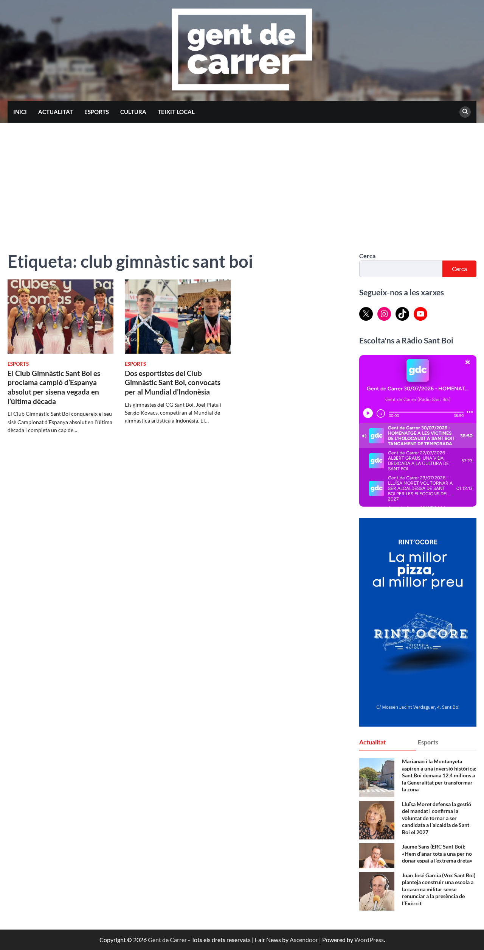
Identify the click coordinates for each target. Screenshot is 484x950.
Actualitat (55, 111)
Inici (20, 111)
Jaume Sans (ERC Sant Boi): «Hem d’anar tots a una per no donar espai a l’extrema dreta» (437, 853)
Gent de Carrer (167, 939)
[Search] (465, 112)
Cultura (133, 111)
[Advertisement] (242, 179)
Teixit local (176, 111)
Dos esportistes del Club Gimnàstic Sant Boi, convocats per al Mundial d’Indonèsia (172, 382)
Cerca (367, 255)
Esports (96, 111)
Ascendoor (304, 939)
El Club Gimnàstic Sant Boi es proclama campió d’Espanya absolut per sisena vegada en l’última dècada (54, 387)
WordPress (369, 939)
